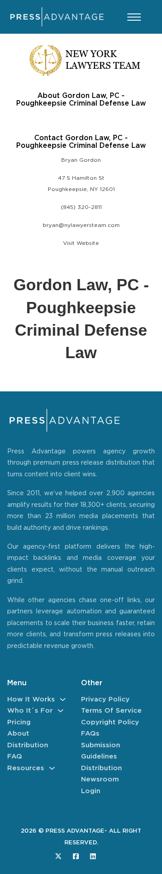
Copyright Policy (110, 722)
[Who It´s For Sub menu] (60, 710)
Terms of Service (111, 711)
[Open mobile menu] (134, 17)
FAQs (90, 733)
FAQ (14, 756)
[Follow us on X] (58, 856)
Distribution (27, 745)
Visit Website (81, 243)
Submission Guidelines (100, 751)
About (18, 733)
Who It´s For (30, 711)
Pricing (19, 722)
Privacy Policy (105, 699)
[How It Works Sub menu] (62, 699)
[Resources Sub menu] (52, 768)
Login (90, 791)
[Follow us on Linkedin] (93, 856)
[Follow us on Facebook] (76, 856)
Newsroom (100, 779)
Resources (25, 768)
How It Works (31, 699)
